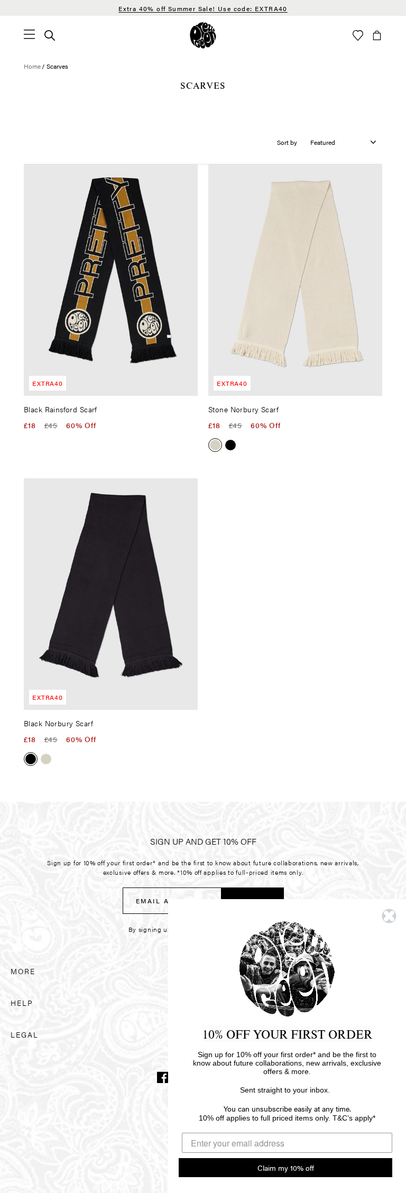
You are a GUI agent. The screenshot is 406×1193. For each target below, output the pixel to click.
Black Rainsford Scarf (60, 409)
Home (32, 66)
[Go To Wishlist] (358, 35)
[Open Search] (49, 35)
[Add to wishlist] (188, 176)
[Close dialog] (389, 916)
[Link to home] (203, 35)
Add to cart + (162, 384)
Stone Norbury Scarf (243, 409)
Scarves (57, 66)
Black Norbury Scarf (58, 723)
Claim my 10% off (285, 1167)
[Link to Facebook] (163, 1077)
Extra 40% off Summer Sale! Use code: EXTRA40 (203, 8)
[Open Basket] (377, 35)
